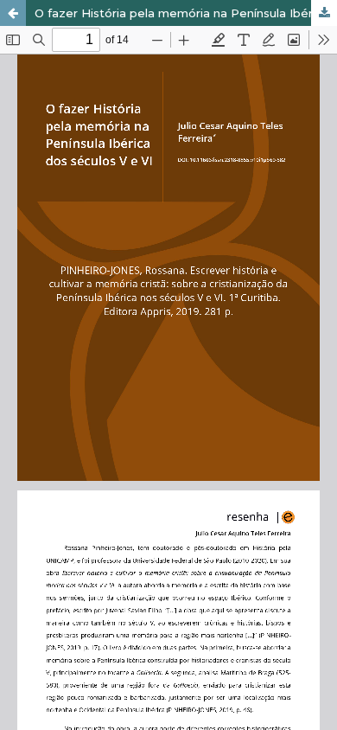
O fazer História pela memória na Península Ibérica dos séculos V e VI (186, 13)
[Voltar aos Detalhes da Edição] (13, 13)
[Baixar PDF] (324, 13)
